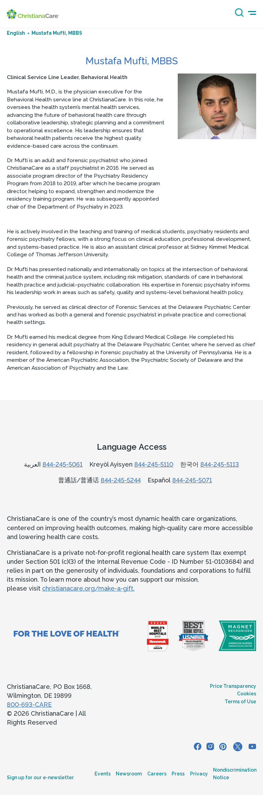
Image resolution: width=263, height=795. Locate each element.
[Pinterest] (223, 747)
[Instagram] (210, 747)
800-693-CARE (29, 704)
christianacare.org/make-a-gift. (88, 588)
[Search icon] (237, 15)
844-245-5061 (62, 464)
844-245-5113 (219, 464)
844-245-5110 (153, 464)
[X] (237, 747)
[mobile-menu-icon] (252, 13)
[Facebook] (197, 747)
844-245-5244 (121, 480)
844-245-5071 (192, 480)
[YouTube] (252, 747)
